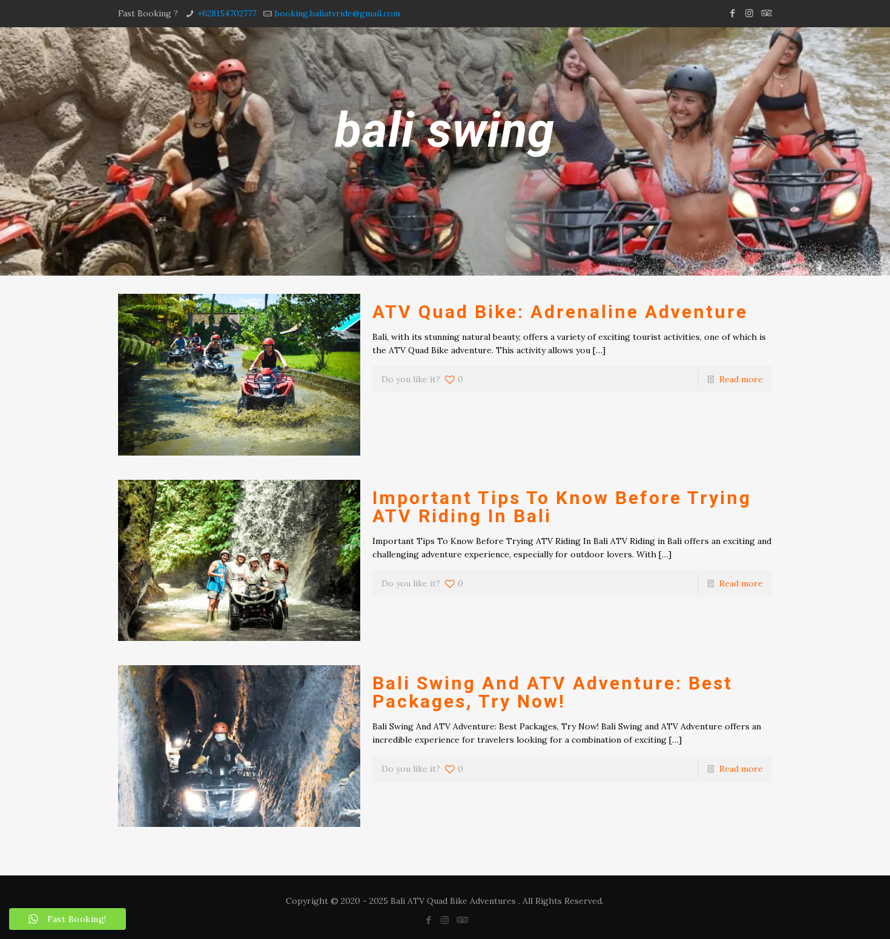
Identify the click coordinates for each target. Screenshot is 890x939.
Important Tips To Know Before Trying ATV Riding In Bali (561, 506)
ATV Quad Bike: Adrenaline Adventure (560, 311)
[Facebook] (733, 13)
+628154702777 (226, 13)
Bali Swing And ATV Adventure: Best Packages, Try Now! (552, 692)
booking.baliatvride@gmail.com (337, 13)
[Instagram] (749, 13)
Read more (741, 379)
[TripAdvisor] (765, 13)
